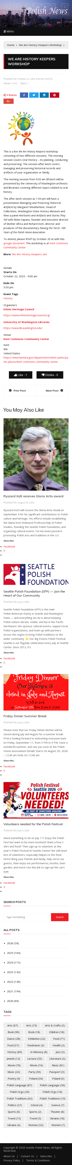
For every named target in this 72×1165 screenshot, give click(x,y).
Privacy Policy (11, 1160)
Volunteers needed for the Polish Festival (33, 824)
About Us (9, 1156)
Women (35, 1125)
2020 (10, 1001)
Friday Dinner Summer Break (25, 716)
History (8, 298)
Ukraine (57, 1118)
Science (57, 1105)
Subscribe (46, 1156)
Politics (15, 1105)
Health (59, 1045)
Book (13, 1032)
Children (56, 1032)
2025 (10, 953)
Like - (22, 375)
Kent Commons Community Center (26, 339)
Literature (57, 1058)
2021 (10, 991)
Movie (14, 1065)
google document (14, 243)
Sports (14, 1111)
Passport (56, 1072)
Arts (12, 1025)
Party (34, 1072)
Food (59, 1038)
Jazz (60, 1052)
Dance (13, 1038)
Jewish (13, 1058)
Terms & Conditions (38, 1160)
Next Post (52, 390)
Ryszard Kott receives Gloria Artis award (33, 496)
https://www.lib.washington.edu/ (22, 328)
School (36, 1105)
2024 (10, 962)
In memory (38, 1052)
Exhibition (36, 1038)
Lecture (34, 1058)
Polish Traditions (20, 1098)
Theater (57, 1111)
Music (58, 1065)
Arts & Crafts (55, 1025)
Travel (14, 1118)
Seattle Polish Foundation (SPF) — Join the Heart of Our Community (34, 593)
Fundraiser (35, 1045)
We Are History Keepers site (29, 254)
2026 (10, 943)
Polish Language (19, 1085)
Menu (10, 31)
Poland (36, 1078)
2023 (10, 972)
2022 (10, 981)
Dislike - (51, 375)
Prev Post (20, 390)
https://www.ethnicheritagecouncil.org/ (26, 315)
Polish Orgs (19, 1092)
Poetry (14, 1078)
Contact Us (27, 1156)
